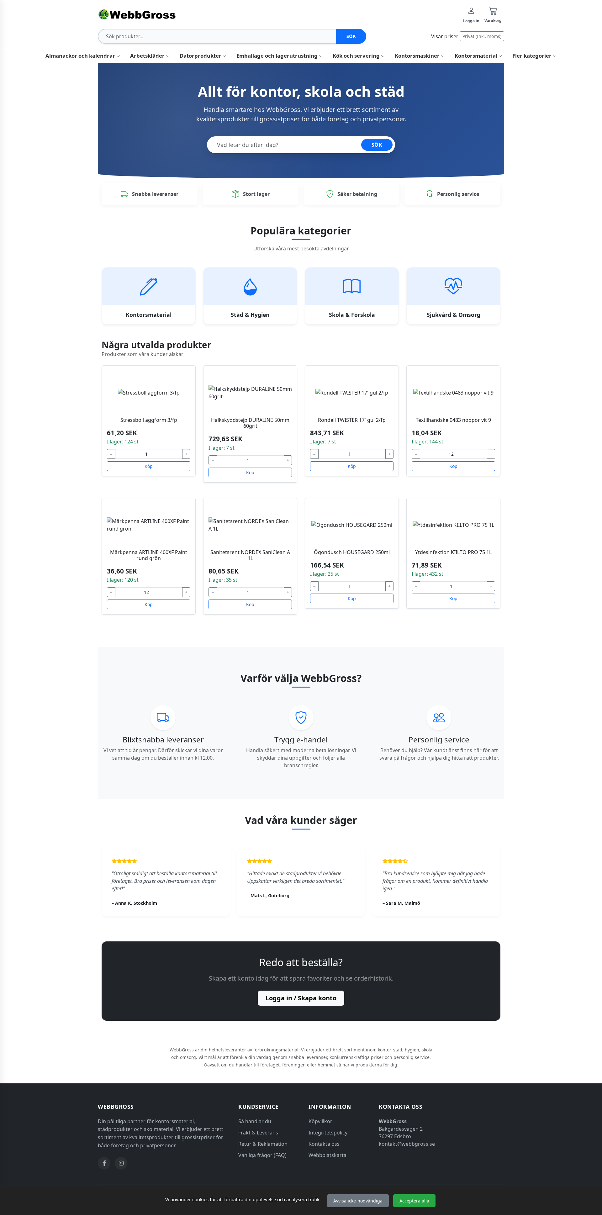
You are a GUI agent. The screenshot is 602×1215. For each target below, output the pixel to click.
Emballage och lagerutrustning (277, 55)
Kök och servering (357, 55)
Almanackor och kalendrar (80, 55)
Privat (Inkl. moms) (481, 36)
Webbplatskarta (327, 1155)
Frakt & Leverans (258, 1132)
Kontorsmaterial (477, 55)
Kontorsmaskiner (418, 55)
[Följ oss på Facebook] (104, 1163)
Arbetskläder (148, 55)
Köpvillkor (320, 1121)
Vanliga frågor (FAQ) (262, 1155)
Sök (351, 36)
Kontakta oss (324, 1143)
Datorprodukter (201, 55)
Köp (149, 466)
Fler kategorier (532, 55)
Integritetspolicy (328, 1132)
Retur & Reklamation (263, 1143)
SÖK (377, 144)
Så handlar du (254, 1121)
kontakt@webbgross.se (407, 1143)
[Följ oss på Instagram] (121, 1163)
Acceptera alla (414, 1201)
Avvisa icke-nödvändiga (358, 1201)
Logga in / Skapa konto (301, 998)
